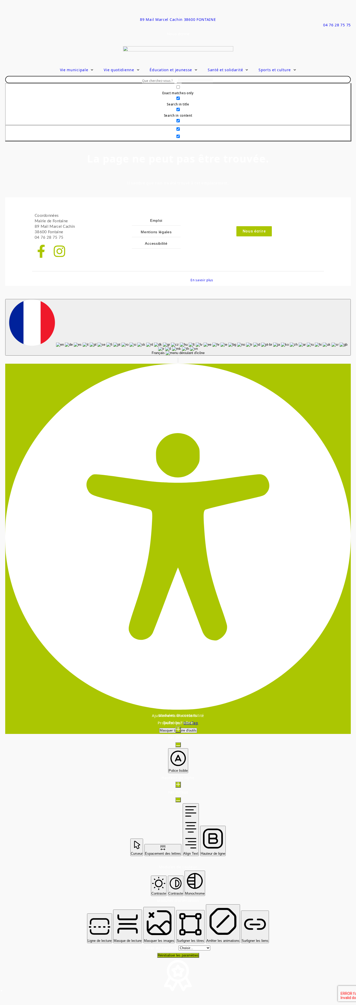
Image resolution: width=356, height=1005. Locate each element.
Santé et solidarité (225, 69)
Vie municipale (74, 69)
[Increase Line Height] (178, 785)
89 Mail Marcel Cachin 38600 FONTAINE (178, 19)
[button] (178, 360)
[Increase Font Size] (178, 730)
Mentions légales (156, 232)
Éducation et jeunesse (171, 69)
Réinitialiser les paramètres (178, 955)
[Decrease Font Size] (178, 744)
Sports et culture (275, 69)
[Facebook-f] (41, 251)
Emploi (156, 220)
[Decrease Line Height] (178, 799)
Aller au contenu (162, 947)
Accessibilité (156, 243)
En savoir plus (202, 280)
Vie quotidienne (119, 69)
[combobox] (178, 327)
